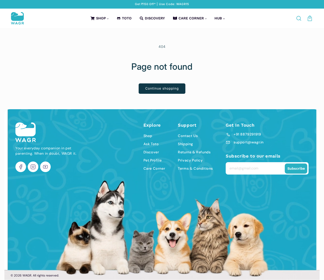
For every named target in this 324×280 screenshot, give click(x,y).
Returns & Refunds (194, 152)
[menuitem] (99, 18)
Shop (147, 135)
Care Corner (154, 168)
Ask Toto (151, 144)
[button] (299, 18)
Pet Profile (152, 160)
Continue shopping (162, 88)
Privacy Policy (190, 160)
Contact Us (188, 135)
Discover (151, 152)
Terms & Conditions (195, 168)
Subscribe (296, 168)
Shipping (185, 144)
